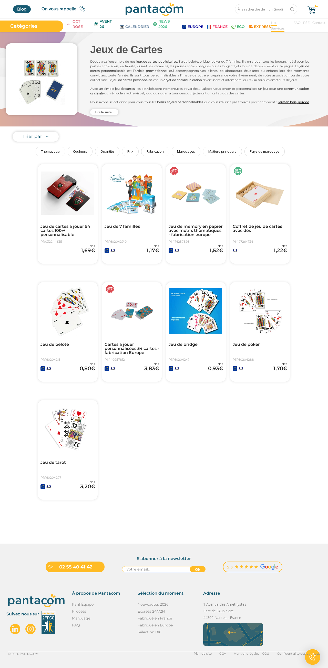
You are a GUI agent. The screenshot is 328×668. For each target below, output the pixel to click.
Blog (22, 9)
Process (79, 611)
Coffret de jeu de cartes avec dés (257, 228)
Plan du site (203, 653)
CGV (222, 653)
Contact (318, 23)
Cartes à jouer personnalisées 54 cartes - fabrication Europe (132, 348)
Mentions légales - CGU (251, 653)
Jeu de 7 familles (122, 226)
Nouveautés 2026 (153, 604)
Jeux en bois (287, 102)
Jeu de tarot (53, 462)
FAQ (297, 23)
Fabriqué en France (155, 618)
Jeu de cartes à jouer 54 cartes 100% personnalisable (65, 230)
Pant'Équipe (83, 604)
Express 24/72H (151, 611)
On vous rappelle (59, 8)
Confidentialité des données (298, 653)
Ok (197, 569)
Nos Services (277, 25)
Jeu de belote (54, 344)
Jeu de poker (246, 344)
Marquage (81, 618)
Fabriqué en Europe (155, 625)
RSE (306, 23)
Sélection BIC (150, 632)
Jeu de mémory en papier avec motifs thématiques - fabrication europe (196, 230)
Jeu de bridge (183, 344)
